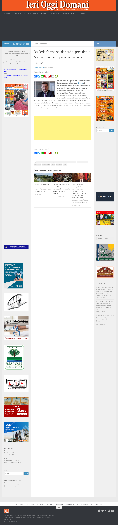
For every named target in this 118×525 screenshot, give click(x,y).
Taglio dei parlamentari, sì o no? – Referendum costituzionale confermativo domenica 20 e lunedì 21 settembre (61, 189)
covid (38, 162)
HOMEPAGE (7, 13)
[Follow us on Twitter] (17, 44)
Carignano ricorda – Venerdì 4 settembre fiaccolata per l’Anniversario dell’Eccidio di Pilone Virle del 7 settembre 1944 (104, 306)
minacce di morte (46, 164)
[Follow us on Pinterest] (24, 44)
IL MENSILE (18, 13)
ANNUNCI (36, 13)
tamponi (53, 164)
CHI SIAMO (27, 13)
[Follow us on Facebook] (14, 44)
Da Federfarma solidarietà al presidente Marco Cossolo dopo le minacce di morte (58, 162)
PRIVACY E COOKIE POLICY (70, 13)
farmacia (79, 162)
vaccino (64, 164)
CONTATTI (83, 13)
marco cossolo (37, 164)
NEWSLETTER (55, 13)
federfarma (85, 162)
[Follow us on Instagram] (20, 44)
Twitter (80, 83)
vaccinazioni (59, 164)
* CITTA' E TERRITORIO (40, 44)
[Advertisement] (59, 28)
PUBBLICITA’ (45, 13)
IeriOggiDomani (39, 67)
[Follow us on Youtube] (27, 44)
